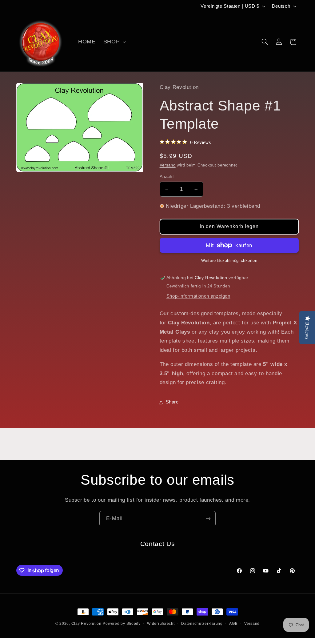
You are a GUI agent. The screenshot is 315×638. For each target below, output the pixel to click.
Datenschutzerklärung (202, 623)
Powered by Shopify (121, 623)
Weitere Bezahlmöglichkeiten (229, 261)
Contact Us (157, 543)
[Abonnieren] (208, 518)
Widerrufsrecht (160, 623)
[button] (113, 41)
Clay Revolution (86, 623)
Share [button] (172, 401)
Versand (168, 165)
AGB (233, 623)
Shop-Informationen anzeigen (198, 296)
